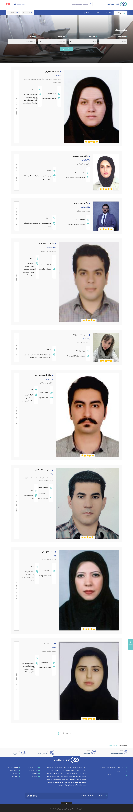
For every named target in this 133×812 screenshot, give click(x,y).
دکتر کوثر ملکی (47, 643)
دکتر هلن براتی (47, 551)
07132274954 (43, 392)
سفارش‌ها (34, 776)
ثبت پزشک (12, 12)
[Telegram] (31, 795)
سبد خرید (34, 773)
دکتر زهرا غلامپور (52, 71)
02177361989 (46, 571)
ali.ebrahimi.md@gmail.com (45, 269)
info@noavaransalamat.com (115, 775)
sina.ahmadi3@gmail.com (76, 224)
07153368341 (51, 93)
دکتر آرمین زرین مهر (42, 375)
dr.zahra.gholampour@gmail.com (49, 98)
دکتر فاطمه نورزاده (80, 334)
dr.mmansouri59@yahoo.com (75, 177)
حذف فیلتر (66, 49)
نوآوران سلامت (123, 745)
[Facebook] (36, 795)
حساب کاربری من (32, 767)
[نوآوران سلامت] (116, 4)
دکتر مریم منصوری (80, 156)
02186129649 (120, 771)
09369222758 (80, 351)
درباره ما (98, 13)
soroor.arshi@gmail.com (43, 498)
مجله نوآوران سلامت (85, 13)
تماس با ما (108, 13)
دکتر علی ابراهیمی (46, 243)
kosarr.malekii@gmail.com (45, 667)
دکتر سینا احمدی (81, 203)
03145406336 (43, 487)
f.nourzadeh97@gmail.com (76, 356)
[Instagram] (28, 795)
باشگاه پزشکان (26, 12)
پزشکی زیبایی (57, 75)
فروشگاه (119, 13)
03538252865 (80, 219)
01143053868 (45, 662)
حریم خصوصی (33, 770)
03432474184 (80, 172)
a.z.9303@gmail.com (43, 397)
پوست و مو (49, 379)
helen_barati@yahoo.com (45, 576)
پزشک (51, 473)
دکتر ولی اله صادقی (43, 469)
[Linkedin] (33, 795)
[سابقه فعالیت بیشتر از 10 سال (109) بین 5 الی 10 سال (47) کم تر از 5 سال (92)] (21, 41)
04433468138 (46, 264)
